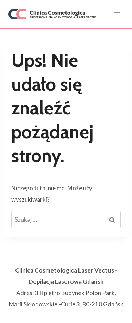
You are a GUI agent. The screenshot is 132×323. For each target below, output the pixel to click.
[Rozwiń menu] (117, 13)
